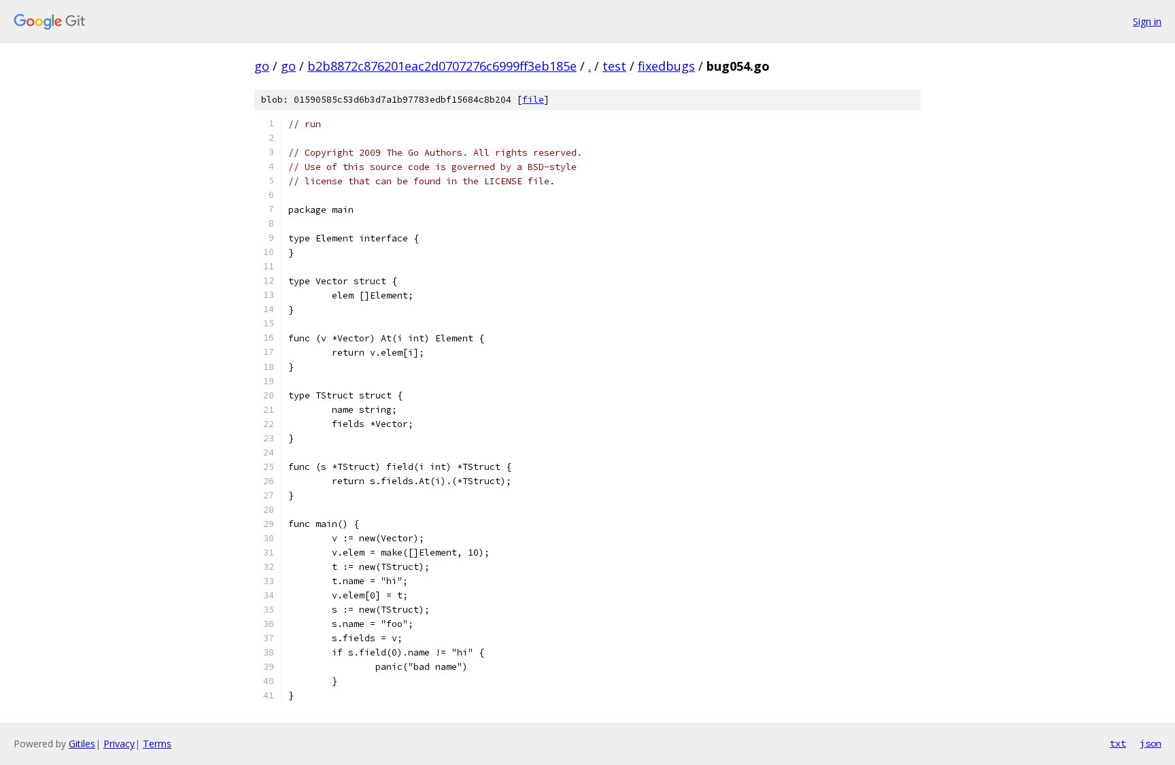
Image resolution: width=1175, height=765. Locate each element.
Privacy (119, 743)
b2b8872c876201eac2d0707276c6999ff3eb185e (442, 66)
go (261, 66)
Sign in (1147, 21)
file (533, 99)
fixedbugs (666, 66)
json (1150, 743)
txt (1118, 743)
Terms (157, 743)
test (614, 66)
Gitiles (82, 743)
